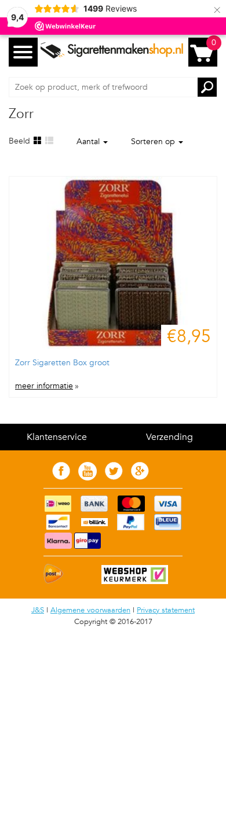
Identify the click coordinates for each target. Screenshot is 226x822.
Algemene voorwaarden (90, 610)
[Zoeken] (207, 87)
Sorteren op (154, 141)
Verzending (169, 437)
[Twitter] (114, 477)
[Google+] (140, 477)
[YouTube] (87, 477)
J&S (37, 610)
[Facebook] (61, 477)
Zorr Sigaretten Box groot (62, 362)
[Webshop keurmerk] (129, 581)
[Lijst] (48, 140)
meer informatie (44, 386)
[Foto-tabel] (37, 140)
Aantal (89, 141)
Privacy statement (166, 610)
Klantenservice (57, 437)
